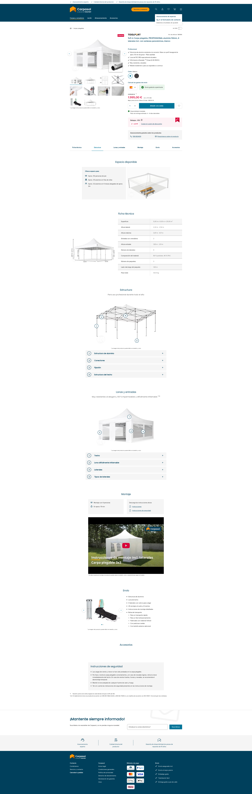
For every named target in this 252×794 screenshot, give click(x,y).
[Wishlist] (169, 9)
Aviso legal (102, 766)
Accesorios (176, 147)
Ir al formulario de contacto (170, 19)
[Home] (71, 28)
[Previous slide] (69, 54)
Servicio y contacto (140, 9)
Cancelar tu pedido (76, 772)
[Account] (162, 9)
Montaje (140, 147)
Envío (158, 147)
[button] (174, 9)
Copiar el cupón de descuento (151, 124)
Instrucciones (136, 506)
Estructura (97, 147)
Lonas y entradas (119, 147)
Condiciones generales (106, 769)
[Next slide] (124, 54)
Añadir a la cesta (156, 106)
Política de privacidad (105, 772)
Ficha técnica (76, 147)
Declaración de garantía (106, 779)
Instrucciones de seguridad (141, 510)
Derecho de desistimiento (107, 776)
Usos (100, 782)
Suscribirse (176, 727)
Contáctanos (74, 766)
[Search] (156, 9)
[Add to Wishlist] (179, 106)
